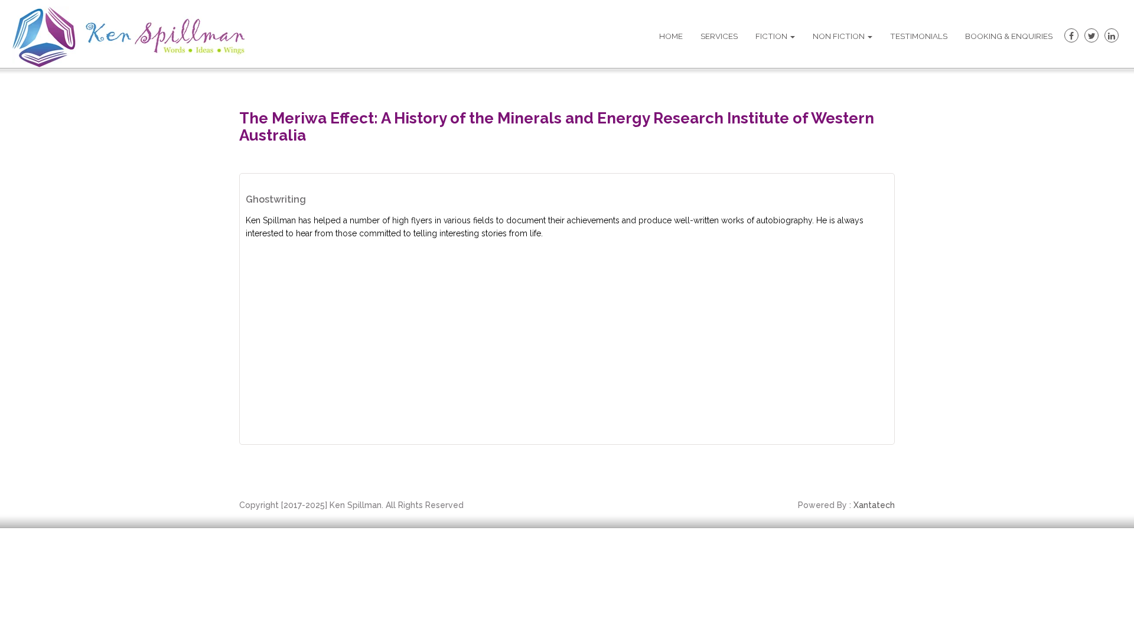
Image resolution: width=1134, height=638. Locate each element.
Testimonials (918, 36)
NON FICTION (839, 36)
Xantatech (874, 505)
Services (719, 36)
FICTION (772, 36)
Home (671, 36)
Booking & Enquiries (1008, 36)
